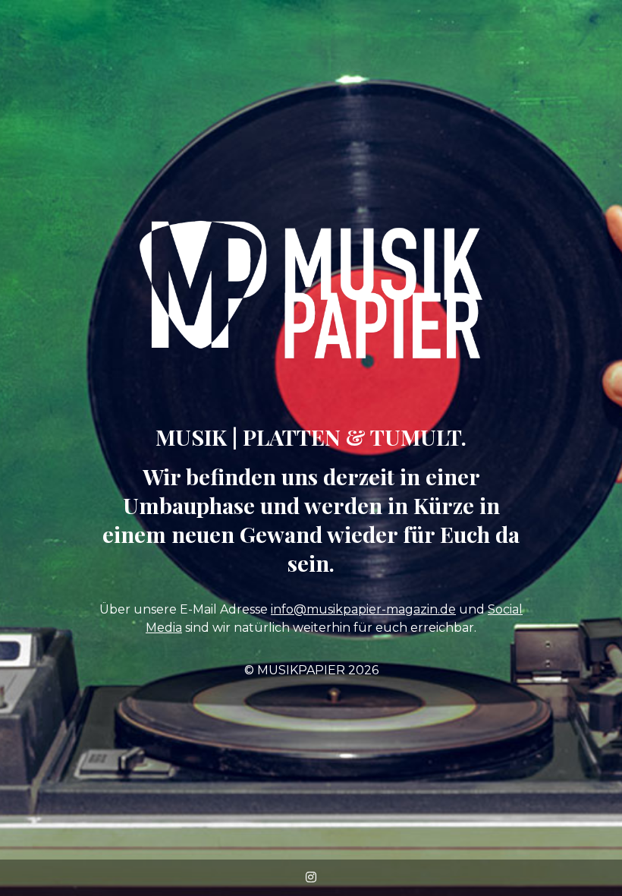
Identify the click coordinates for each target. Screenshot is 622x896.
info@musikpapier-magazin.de (363, 609)
